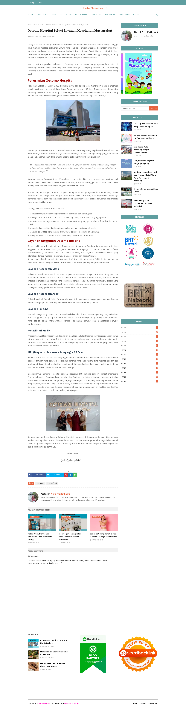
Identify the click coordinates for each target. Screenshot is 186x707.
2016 (140, 372)
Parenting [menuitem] (124, 14)
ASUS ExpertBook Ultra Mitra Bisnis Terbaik (53, 641)
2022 (140, 345)
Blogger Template (72, 703)
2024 (140, 336)
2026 (140, 327)
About (143, 703)
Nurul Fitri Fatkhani (37, 36)
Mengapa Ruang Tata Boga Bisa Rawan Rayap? (52, 664)
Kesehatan (40, 483)
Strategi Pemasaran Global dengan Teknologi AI (146, 125)
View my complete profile (143, 36)
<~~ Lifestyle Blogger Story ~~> (93, 8)
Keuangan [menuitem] (110, 14)
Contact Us (153, 703)
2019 (140, 359)
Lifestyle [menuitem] (56, 14)
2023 (140, 341)
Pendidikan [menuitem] (81, 14)
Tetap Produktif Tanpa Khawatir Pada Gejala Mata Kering (40, 537)
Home (30, 24)
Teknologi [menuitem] (95, 14)
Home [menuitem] (30, 14)
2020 (140, 354)
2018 (140, 363)
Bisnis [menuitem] (69, 14)
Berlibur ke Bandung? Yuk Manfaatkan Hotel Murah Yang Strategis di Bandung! (145, 176)
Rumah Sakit (38, 24)
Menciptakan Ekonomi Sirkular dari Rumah (54, 653)
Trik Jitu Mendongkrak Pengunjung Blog (144, 162)
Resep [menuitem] (136, 14)
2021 (140, 350)
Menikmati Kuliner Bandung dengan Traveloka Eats (142, 150)
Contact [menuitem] (41, 14)
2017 (140, 368)
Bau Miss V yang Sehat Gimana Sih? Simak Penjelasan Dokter (104, 535)
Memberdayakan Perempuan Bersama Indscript (143, 203)
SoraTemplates (43, 703)
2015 (140, 377)
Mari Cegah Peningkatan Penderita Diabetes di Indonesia (70, 537)
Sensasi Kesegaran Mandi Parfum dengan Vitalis (145, 136)
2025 (140, 332)
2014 (140, 381)
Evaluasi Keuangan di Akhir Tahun (146, 190)
